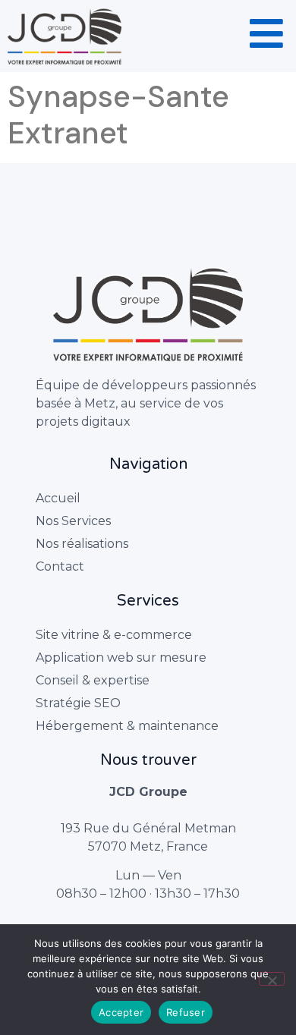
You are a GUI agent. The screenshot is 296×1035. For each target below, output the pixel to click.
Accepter (121, 1012)
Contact (60, 566)
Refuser (185, 1012)
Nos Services (73, 521)
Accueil (58, 498)
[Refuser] (272, 979)
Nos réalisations (82, 543)
